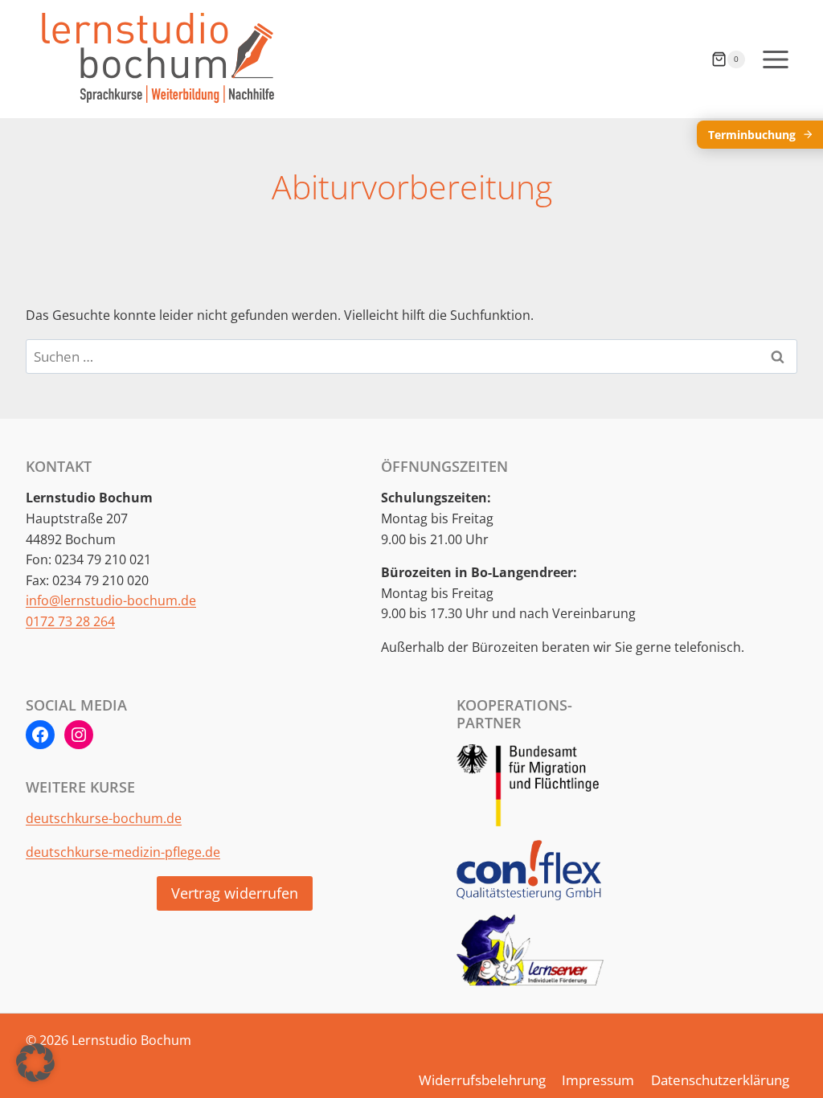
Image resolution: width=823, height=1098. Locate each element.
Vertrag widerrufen (234, 893)
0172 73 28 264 (70, 621)
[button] (35, 1062)
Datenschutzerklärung (720, 1080)
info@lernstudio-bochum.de (111, 600)
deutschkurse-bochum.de (104, 818)
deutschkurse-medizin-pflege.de (123, 852)
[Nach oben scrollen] (778, 1056)
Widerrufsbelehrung (482, 1080)
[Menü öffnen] (775, 59)
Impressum (598, 1080)
